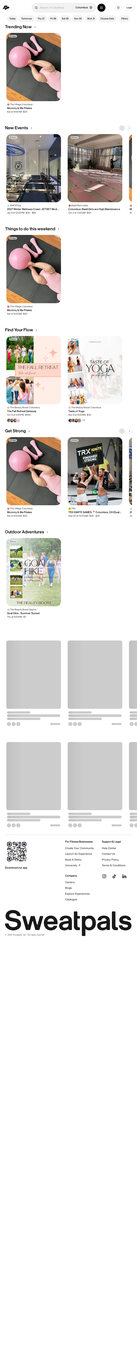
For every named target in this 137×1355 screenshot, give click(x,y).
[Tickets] (118, 7)
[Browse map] (101, 8)
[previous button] (122, 128)
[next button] (129, 128)
